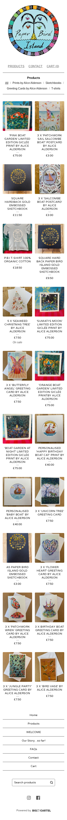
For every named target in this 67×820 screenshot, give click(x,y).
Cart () (53, 66)
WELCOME (33, 732)
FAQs (33, 749)
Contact (36, 66)
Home (33, 715)
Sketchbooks (53, 82)
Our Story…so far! (33, 740)
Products (16, 66)
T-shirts (55, 88)
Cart (33, 766)
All (6, 82)
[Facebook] (38, 797)
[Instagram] (29, 797)
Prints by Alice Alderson (27, 82)
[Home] (33, 30)
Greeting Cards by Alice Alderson (27, 88)
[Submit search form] (51, 782)
